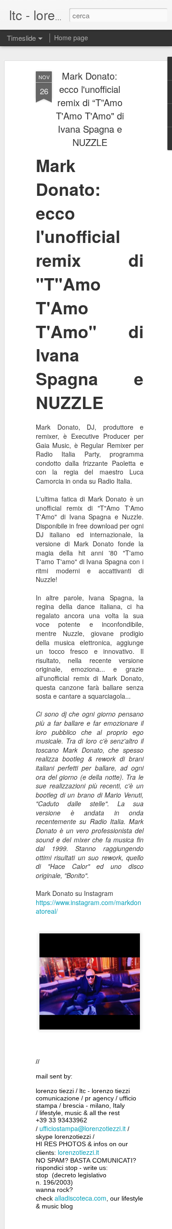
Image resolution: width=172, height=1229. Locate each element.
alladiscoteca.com (80, 1197)
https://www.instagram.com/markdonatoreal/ (88, 907)
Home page (71, 37)
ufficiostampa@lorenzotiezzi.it (82, 1128)
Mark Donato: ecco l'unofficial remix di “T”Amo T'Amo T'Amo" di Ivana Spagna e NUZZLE (90, 109)
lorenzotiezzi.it (78, 1152)
